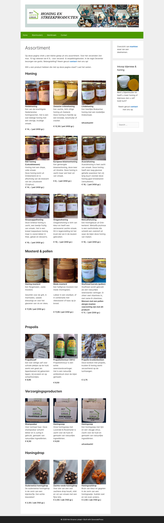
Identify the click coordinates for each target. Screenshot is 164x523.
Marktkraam (51, 35)
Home (25, 35)
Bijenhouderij (37, 35)
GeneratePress (97, 519)
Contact (64, 35)
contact (73, 61)
